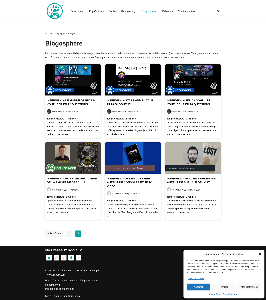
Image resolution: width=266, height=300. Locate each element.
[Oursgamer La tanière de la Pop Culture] (54, 11)
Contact (113, 11)
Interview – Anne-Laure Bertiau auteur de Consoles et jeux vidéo (132, 182)
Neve (48, 296)
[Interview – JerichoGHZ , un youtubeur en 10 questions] (193, 80)
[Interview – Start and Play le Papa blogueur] (133, 80)
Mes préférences (249, 287)
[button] (259, 253)
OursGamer (57, 112)
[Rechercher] (218, 11)
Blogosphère (61, 33)
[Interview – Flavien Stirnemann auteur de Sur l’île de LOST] (193, 158)
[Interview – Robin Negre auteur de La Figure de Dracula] (73, 158)
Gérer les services (196, 278)
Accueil (48, 33)
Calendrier (168, 11)
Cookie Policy (215, 294)
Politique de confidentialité (59, 289)
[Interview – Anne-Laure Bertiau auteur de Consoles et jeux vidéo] (133, 158)
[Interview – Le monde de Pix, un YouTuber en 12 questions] (73, 80)
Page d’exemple (230, 294)
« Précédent (54, 233)
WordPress (74, 296)
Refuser (224, 287)
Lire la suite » (63, 134)
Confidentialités (186, 11)
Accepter (198, 287)
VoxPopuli (56, 190)
